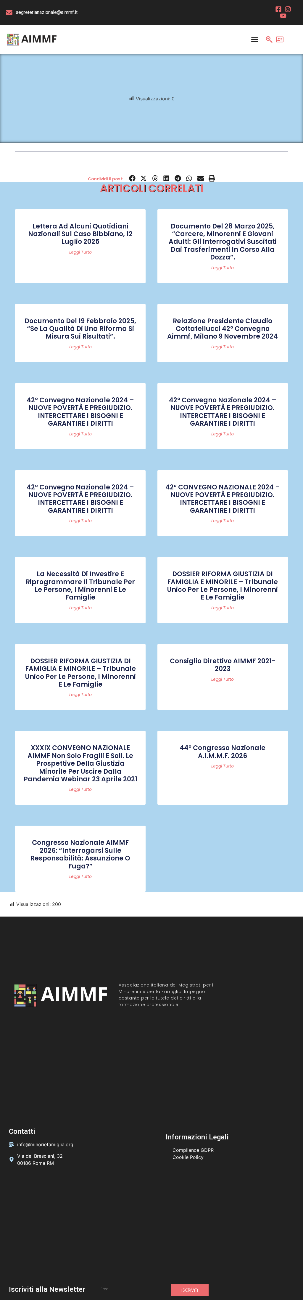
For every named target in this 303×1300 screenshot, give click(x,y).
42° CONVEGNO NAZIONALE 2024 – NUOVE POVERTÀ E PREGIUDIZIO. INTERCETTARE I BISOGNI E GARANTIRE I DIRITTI (222, 499)
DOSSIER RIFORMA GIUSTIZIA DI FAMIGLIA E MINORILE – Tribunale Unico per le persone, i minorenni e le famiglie (222, 585)
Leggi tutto (80, 252)
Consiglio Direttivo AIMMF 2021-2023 (222, 664)
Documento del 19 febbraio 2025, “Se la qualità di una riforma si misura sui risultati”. (80, 328)
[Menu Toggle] (254, 39)
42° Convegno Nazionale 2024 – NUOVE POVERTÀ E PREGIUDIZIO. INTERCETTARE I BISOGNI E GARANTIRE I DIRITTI (80, 412)
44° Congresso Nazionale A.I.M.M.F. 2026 (222, 751)
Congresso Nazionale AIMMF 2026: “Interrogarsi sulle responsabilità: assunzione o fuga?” (80, 854)
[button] (132, 178)
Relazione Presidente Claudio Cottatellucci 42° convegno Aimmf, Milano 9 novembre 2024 (222, 328)
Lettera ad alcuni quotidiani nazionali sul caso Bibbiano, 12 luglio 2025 (80, 234)
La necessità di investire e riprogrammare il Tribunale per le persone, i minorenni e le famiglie (80, 585)
